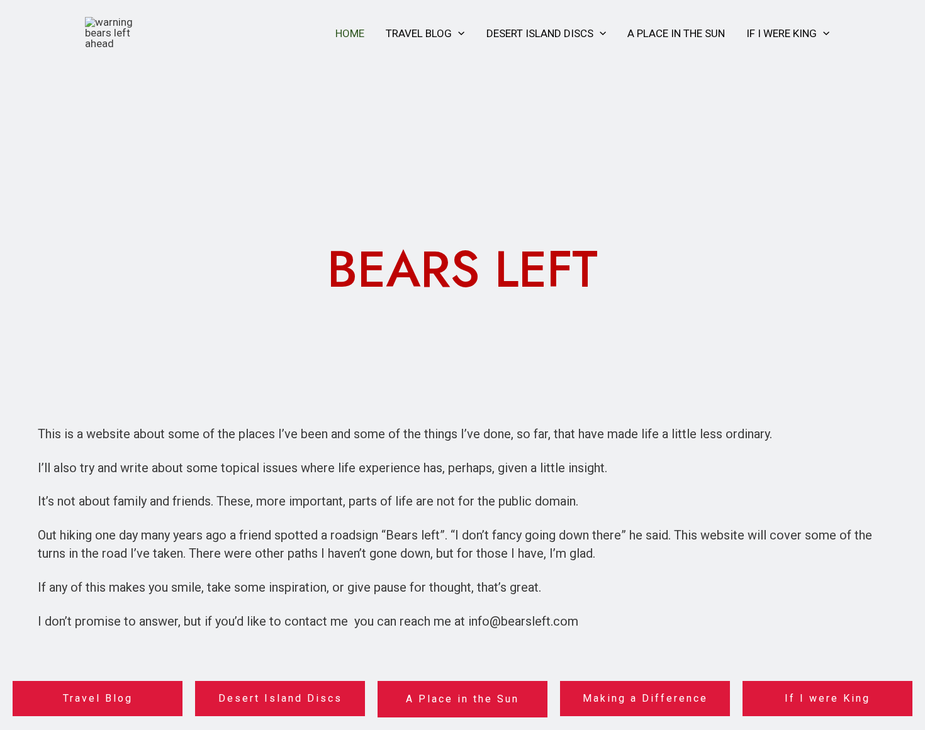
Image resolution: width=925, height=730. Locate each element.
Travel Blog (419, 33)
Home (349, 33)
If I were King (781, 33)
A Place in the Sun (676, 33)
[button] (458, 33)
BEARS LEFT (462, 269)
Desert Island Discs (539, 33)
